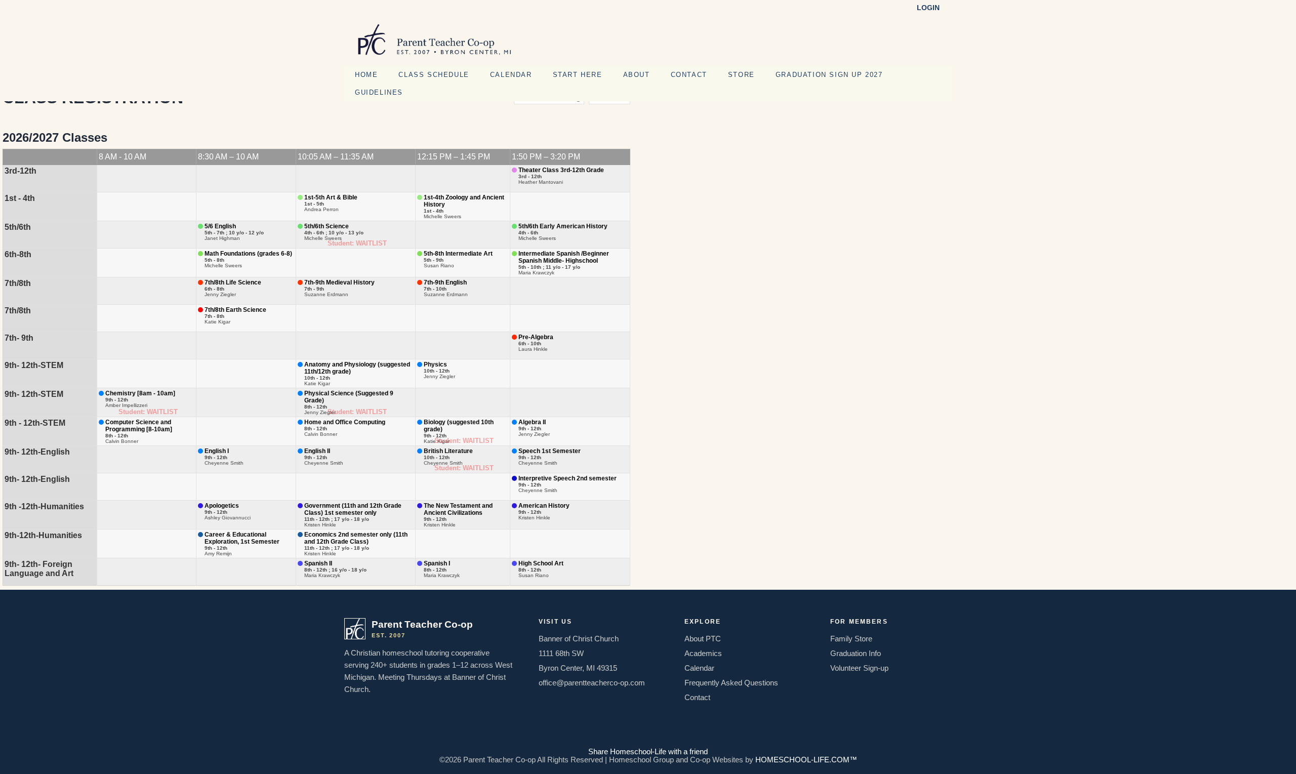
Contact (689, 74)
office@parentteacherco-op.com (592, 683)
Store (741, 74)
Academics (703, 653)
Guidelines (379, 92)
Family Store (851, 639)
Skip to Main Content (648, 744)
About (636, 74)
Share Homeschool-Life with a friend (648, 752)
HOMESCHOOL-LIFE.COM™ (806, 760)
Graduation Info (855, 653)
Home (366, 74)
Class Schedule (433, 74)
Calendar (511, 74)
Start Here (577, 74)
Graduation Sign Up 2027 (829, 74)
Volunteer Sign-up (859, 668)
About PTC (702, 639)
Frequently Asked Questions (731, 683)
